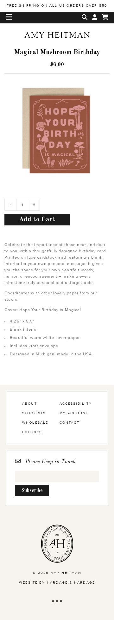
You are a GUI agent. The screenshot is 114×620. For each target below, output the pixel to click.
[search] (84, 17)
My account (74, 413)
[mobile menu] (9, 17)
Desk (57, 46)
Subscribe (32, 490)
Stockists (34, 413)
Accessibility (76, 403)
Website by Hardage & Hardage (57, 582)
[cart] (105, 17)
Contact (69, 422)
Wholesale (35, 422)
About (29, 403)
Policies (32, 432)
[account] (94, 17)
